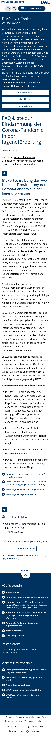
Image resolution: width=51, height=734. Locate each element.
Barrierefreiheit (15, 721)
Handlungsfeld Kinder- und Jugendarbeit (25, 489)
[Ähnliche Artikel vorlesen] (4, 510)
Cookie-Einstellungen (36, 721)
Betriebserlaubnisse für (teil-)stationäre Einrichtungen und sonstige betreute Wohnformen (26, 615)
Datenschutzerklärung (23, 86)
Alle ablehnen (25, 99)
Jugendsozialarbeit (12, 164)
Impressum (40, 726)
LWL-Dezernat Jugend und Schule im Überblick (23, 696)
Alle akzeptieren (25, 92)
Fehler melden (36, 731)
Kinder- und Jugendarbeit (30, 160)
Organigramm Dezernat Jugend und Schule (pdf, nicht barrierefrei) (26, 671)
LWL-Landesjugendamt (12, 1)
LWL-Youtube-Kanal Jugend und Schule (24, 690)
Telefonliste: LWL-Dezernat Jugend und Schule (24, 678)
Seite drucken (18, 731)
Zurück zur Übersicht (25, 548)
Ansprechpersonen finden (18, 685)
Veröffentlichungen (24, 156)
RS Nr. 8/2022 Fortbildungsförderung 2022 (25, 542)
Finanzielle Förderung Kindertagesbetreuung (27, 597)
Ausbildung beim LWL (16, 635)
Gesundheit (30, 164)
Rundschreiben (13, 592)
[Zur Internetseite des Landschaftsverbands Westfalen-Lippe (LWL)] (45, 3)
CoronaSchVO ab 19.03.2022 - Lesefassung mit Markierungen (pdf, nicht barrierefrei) (26, 483)
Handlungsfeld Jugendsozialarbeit (21, 494)
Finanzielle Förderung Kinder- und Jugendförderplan (22, 624)
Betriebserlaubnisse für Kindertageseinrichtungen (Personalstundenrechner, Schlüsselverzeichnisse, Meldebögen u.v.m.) (27, 605)
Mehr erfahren (26, 106)
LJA (16, 150)
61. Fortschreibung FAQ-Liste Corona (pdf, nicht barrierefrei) (25, 475)
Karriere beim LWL (14, 630)
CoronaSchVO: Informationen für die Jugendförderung (20, 557)
